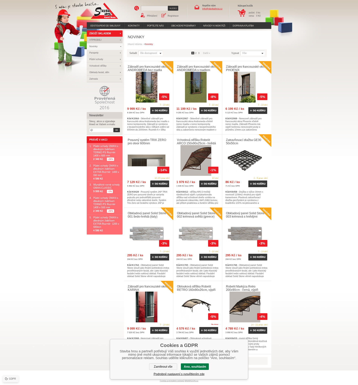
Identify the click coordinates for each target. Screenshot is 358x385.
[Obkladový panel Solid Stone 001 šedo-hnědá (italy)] (148, 233)
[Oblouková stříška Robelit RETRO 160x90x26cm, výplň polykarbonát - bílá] (197, 307)
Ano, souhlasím (195, 366)
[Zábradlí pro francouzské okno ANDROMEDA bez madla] (148, 87)
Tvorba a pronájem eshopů (172, 381)
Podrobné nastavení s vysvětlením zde (179, 374)
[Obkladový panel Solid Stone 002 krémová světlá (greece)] (197, 233)
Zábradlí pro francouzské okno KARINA (148, 288)
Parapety (93, 52)
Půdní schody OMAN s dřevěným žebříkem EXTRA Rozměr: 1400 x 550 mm (106, 170)
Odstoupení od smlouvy (105, 25)
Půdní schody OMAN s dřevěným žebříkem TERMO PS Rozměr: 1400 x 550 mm (105, 203)
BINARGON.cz (191, 381)
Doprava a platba (243, 25)
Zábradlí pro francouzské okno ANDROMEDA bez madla (148, 68)
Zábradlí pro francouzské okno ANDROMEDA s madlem (197, 68)
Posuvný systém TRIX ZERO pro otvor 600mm (147, 141)
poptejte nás (155, 25)
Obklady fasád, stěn (99, 72)
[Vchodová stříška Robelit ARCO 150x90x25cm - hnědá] (197, 160)
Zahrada (93, 79)
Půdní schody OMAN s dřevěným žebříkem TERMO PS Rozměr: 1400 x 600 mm (105, 151)
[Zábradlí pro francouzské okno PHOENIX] (246, 87)
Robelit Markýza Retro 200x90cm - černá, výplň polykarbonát (242, 290)
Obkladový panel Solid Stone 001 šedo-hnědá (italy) (147, 215)
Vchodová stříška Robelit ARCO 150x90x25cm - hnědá (196, 141)
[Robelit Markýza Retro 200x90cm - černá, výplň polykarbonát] (246, 307)
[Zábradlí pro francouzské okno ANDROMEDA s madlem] (197, 87)
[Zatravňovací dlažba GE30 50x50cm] (246, 160)
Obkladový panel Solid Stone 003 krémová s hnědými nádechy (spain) (245, 216)
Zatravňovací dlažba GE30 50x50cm (243, 141)
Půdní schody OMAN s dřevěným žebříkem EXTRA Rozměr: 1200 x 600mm (106, 222)
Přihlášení (152, 16)
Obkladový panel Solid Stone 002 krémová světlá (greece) (196, 215)
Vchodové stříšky (97, 66)
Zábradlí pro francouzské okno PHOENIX (246, 68)
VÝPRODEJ (95, 40)
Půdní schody (96, 59)
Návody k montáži (214, 25)
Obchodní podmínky (183, 25)
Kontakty (134, 25)
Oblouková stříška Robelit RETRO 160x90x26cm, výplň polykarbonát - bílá (196, 290)
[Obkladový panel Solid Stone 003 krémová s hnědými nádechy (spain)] (246, 233)
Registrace (173, 16)
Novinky (93, 46)
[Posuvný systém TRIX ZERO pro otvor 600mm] (148, 160)
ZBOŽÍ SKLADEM (100, 33)
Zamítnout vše (163, 366)
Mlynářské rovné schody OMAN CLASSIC (106, 186)
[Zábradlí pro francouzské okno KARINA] (148, 307)
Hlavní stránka (135, 44)
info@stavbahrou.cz (212, 8)
